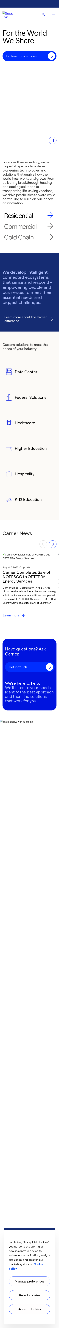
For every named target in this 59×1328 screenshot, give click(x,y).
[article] (29, 591)
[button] (52, 140)
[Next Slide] (52, 544)
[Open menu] (53, 14)
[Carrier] (10, 14)
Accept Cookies (29, 1309)
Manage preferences (29, 1281)
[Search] (43, 14)
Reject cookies (29, 1295)
